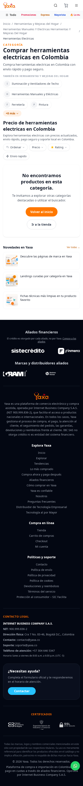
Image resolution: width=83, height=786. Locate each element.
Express (45, 14)
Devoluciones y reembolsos (41, 586)
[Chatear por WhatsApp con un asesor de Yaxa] (75, 765)
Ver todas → (73, 247)
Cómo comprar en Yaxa (41, 485)
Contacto (41, 564)
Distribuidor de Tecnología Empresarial (41, 507)
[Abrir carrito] (66, 5)
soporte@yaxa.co (26, 645)
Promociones (28, 14)
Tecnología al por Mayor (41, 512)
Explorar (41, 458)
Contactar (22, 691)
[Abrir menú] (76, 5)
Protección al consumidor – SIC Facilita (41, 597)
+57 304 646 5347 (43, 650)
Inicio (6, 24)
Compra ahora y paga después (41, 474)
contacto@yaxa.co (28, 640)
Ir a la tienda (41, 224)
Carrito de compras (41, 536)
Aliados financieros (41, 480)
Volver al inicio (41, 212)
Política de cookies (41, 580)
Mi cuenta (41, 546)
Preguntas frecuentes (42, 501)
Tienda (41, 530)
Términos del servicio (41, 591)
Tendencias (41, 463)
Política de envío (41, 570)
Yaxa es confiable (41, 491)
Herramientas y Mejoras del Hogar (36, 24)
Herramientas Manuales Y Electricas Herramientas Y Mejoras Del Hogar (37, 31)
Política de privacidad (41, 575)
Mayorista (60, 14)
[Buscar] (55, 5)
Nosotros (41, 496)
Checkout (41, 541)
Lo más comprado (41, 469)
